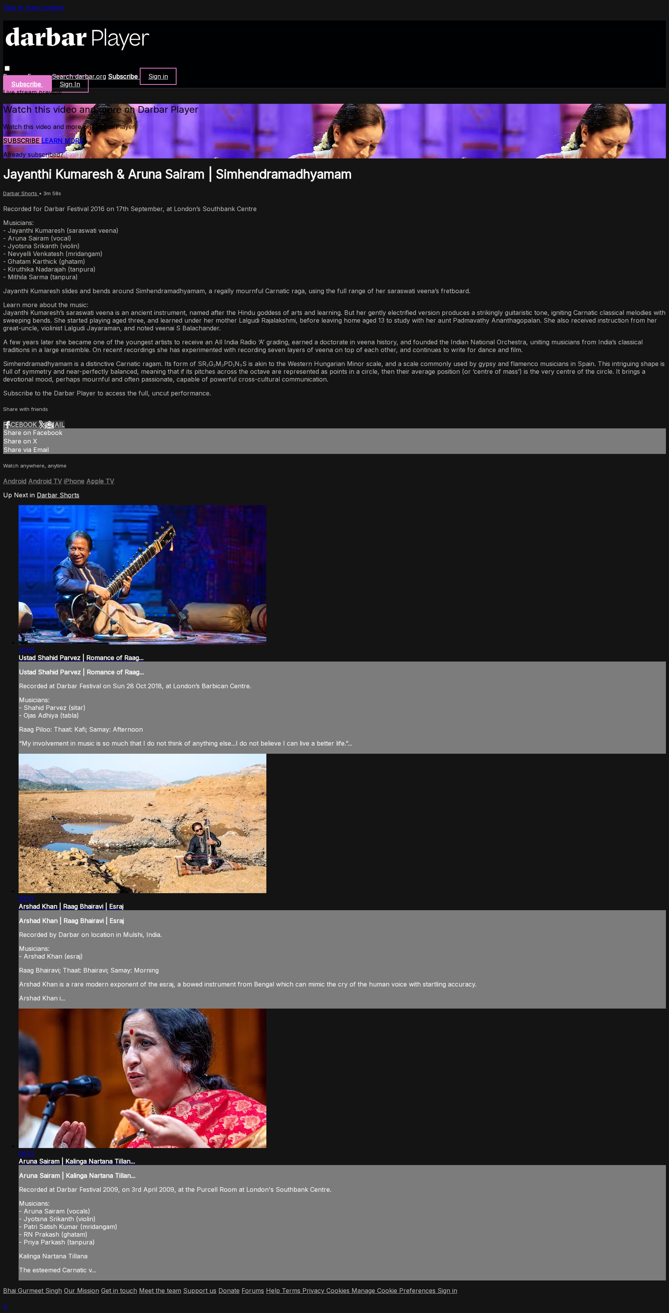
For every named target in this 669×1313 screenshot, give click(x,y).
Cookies (339, 1290)
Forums (253, 1290)
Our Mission (81, 1290)
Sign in (158, 76)
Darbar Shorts (21, 193)
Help (274, 1290)
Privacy (314, 1290)
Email (55, 424)
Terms (292, 1290)
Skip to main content (33, 7)
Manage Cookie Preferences (394, 1290)
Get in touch (119, 1290)
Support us (199, 1290)
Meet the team (160, 1290)
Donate (229, 1290)
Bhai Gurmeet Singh (32, 1290)
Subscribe (22, 140)
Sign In (70, 84)
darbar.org (90, 76)
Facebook (21, 424)
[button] (7, 68)
